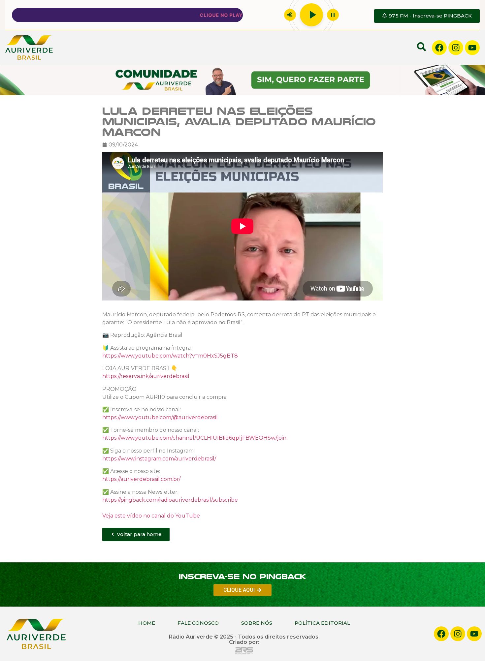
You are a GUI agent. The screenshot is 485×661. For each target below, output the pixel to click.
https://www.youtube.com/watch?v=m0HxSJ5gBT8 (170, 356)
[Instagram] (455, 47)
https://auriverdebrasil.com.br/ (141, 479)
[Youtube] (472, 47)
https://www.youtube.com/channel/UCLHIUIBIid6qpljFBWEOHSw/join (194, 438)
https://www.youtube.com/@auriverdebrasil (160, 417)
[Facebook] (439, 47)
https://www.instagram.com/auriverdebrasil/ (159, 459)
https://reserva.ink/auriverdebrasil (145, 376)
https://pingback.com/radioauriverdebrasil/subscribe (170, 499)
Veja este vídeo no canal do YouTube (151, 515)
